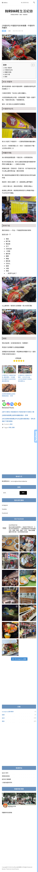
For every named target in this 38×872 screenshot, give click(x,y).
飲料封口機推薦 (6, 779)
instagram (5, 505)
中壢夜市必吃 (8, 70)
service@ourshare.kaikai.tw (19, 481)
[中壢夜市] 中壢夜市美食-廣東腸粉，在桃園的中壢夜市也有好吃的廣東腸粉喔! (9, 378)
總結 (5, 77)
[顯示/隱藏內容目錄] (32, 65)
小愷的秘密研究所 (7, 782)
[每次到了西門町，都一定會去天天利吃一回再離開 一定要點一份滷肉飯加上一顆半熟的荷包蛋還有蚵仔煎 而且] (10, 543)
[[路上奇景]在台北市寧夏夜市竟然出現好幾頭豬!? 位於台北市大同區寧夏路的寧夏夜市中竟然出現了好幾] (10, 595)
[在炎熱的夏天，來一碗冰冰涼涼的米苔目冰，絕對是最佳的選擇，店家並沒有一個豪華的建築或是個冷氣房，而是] (27, 630)
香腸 (13, 427)
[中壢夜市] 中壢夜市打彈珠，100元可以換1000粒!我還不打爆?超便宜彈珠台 (25, 378)
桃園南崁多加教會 (7, 812)
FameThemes (15, 869)
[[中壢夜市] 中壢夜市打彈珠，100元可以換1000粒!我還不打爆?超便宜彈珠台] (25, 369)
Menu (6, 2)
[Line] (4, 404)
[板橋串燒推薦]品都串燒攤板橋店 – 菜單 (8, 395)
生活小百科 (5, 773)
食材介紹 (7, 74)
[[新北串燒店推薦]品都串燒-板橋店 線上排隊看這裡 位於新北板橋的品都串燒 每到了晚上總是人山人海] (10, 578)
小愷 (9, 31)
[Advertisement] (19, 453)
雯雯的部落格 (6, 776)
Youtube (4, 509)
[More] (19, 404)
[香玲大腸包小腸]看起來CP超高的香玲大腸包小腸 (18, 412)
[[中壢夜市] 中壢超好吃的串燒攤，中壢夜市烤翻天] (19, 47)
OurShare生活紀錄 (19, 11)
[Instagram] (8, 404)
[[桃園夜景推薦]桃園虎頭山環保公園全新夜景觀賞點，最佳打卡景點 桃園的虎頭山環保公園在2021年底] (10, 613)
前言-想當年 (8, 68)
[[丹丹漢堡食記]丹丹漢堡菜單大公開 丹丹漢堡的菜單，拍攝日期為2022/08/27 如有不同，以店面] (27, 543)
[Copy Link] (15, 404)
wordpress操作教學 (8, 711)
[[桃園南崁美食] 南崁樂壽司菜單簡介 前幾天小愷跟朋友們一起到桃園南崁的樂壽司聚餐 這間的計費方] (27, 613)
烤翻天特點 (7, 72)
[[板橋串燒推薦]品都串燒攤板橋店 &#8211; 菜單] (9, 388)
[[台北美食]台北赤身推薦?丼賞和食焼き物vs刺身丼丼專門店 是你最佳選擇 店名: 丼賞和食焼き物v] (10, 630)
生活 (3, 718)
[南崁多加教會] (19, 801)
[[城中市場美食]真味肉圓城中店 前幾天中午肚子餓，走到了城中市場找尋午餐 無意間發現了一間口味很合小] (10, 560)
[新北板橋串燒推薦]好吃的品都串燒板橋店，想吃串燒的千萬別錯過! (18, 420)
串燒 (10, 427)
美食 (4, 31)
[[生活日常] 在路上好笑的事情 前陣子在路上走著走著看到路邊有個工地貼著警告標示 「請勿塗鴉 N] (27, 595)
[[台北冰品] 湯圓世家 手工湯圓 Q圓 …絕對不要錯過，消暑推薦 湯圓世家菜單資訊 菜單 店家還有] (27, 578)
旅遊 (3, 715)
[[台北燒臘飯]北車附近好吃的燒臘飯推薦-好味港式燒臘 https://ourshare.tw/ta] (10, 647)
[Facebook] (12, 404)
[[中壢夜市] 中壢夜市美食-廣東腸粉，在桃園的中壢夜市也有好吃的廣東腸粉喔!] (9, 369)
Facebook (5, 513)
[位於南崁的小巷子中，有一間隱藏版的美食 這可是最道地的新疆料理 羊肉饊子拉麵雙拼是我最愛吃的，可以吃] (27, 560)
